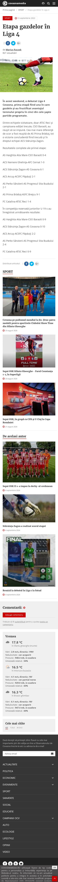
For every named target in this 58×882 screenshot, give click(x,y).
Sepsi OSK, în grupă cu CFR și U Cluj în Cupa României (26, 421)
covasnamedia (17, 3)
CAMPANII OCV (11, 818)
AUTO (6, 824)
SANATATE (8, 798)
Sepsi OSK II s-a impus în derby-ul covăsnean (27, 486)
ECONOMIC (9, 777)
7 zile (12, 727)
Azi (6, 727)
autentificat (20, 621)
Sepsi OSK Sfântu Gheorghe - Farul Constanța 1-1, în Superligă (28, 373)
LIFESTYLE (8, 838)
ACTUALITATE (10, 764)
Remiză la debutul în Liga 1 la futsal (22, 590)
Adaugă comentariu (14, 615)
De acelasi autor (14, 436)
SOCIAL (7, 804)
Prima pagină (9, 10)
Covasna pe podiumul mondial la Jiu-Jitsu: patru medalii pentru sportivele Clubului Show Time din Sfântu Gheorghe (29, 323)
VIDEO (6, 851)
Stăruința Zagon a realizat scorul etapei (24, 526)
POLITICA (8, 771)
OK (54, 867)
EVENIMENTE (10, 784)
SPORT (21, 10)
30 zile (19, 727)
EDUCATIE (8, 811)
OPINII (6, 845)
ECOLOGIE (8, 831)
